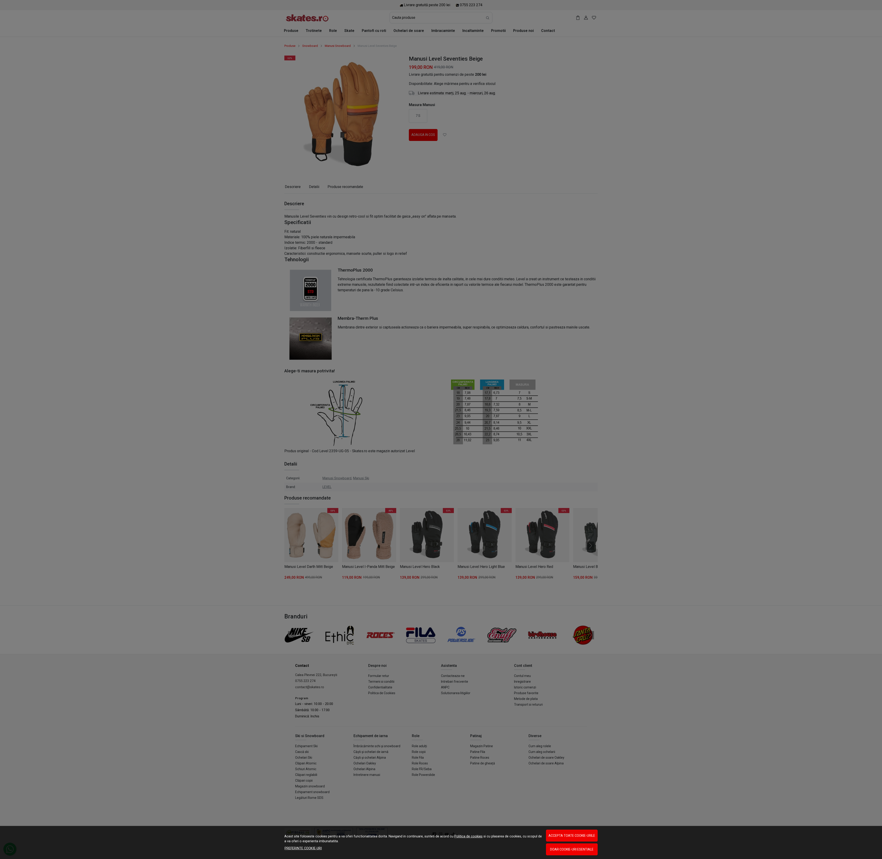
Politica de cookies (468, 836)
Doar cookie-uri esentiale (572, 849)
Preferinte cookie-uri (303, 848)
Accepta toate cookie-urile (571, 835)
